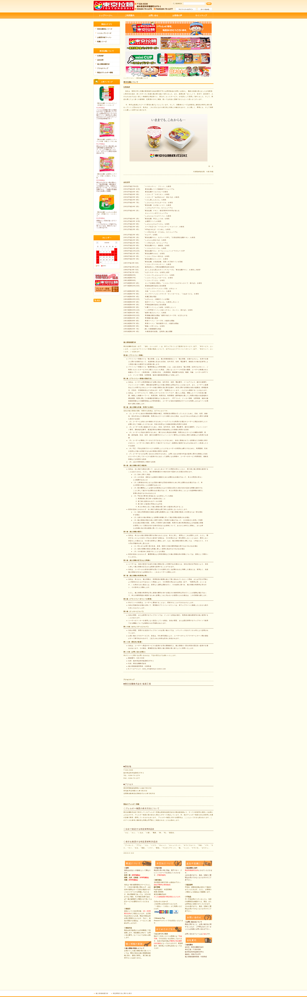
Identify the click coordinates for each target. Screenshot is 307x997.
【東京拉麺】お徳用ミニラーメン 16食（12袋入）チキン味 (106, 176)
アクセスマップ (129, 679)
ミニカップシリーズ (104, 33)
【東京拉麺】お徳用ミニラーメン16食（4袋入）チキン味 (106, 140)
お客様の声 (177, 15)
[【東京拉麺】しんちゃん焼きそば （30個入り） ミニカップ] (107, 209)
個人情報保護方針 (130, 342)
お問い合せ (153, 15)
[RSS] (97, 301)
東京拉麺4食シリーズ (104, 29)
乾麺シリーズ (102, 41)
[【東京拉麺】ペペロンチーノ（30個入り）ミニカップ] (107, 100)
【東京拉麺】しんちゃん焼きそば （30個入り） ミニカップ (106, 214)
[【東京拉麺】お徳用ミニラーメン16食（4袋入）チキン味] (107, 136)
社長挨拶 (127, 87)
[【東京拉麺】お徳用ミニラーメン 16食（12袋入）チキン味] (107, 171)
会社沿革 (127, 182)
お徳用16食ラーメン (104, 37)
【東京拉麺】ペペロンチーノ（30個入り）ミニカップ (106, 104)
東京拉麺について (107, 51)
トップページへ (105, 15)
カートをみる (205, 9)
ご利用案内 (129, 15)
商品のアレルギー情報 (131, 804)
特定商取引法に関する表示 (122, 993)
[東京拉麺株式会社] (114, 10)
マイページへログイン (186, 9)
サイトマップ (201, 15)
